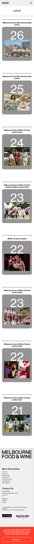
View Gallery (17, 65)
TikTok (4, 502)
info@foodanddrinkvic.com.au (10, 493)
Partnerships (5, 482)
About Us (4, 471)
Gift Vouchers (6, 477)
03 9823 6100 (6, 491)
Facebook (4, 495)
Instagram (4, 498)
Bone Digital (21, 510)
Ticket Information (7, 479)
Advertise (4, 473)
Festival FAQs (6, 475)
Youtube (4, 500)
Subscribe (16, 539)
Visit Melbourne (6, 481)
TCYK (11, 510)
